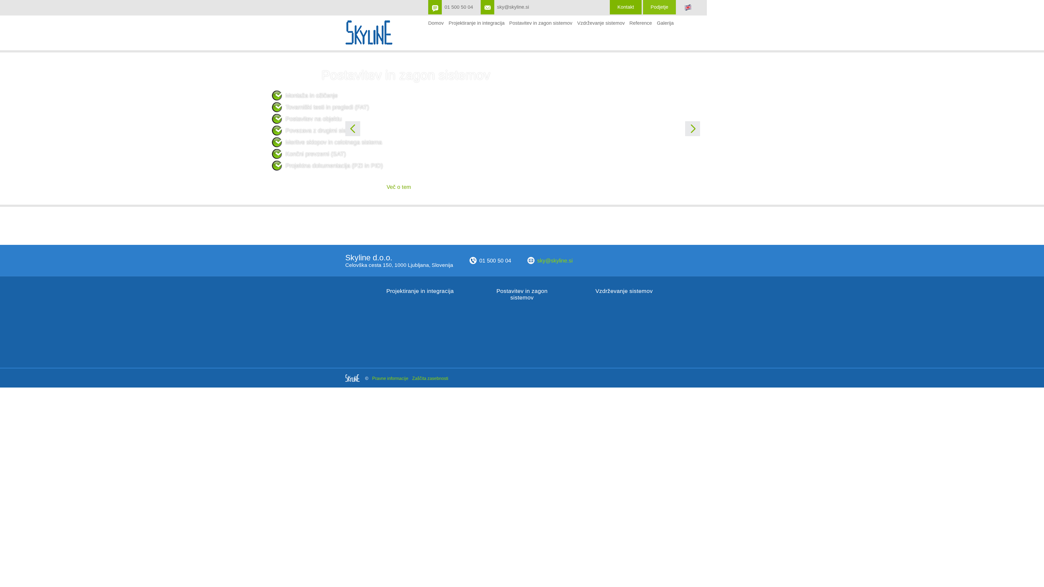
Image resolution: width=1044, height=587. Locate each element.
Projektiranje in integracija (477, 23)
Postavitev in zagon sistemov (540, 23)
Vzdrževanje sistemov (601, 23)
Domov (436, 23)
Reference (640, 23)
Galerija (665, 23)
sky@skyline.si (513, 7)
